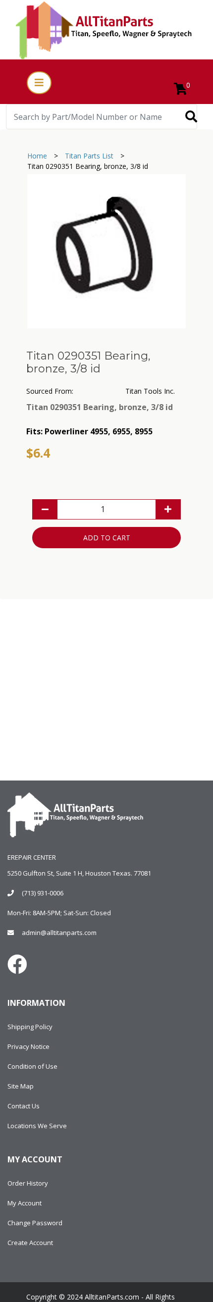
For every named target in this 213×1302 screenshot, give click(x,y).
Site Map (20, 1086)
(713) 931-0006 (42, 892)
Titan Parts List (89, 155)
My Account (24, 1202)
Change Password (34, 1222)
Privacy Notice (28, 1046)
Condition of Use (32, 1066)
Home (37, 155)
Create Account (30, 1242)
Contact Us (23, 1105)
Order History (27, 1183)
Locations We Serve (37, 1125)
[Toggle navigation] (39, 82)
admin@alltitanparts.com (59, 932)
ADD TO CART (106, 537)
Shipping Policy (30, 1026)
